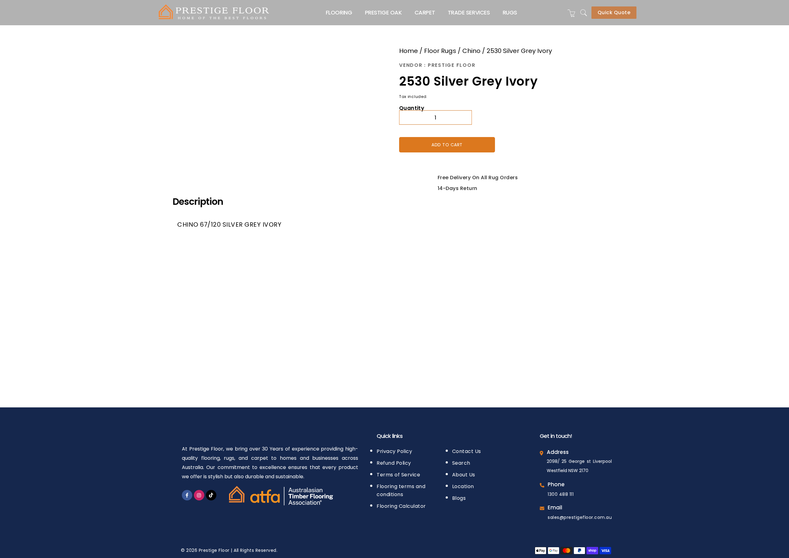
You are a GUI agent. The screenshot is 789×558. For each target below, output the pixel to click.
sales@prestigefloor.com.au (580, 515)
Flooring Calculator (401, 504)
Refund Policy (394, 461)
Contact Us (466, 449)
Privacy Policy (394, 449)
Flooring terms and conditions (401, 488)
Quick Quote (614, 12)
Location (463, 484)
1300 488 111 (561, 492)
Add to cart (447, 144)
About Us (463, 472)
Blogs (459, 496)
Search (461, 461)
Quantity (411, 107)
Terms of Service (398, 472)
